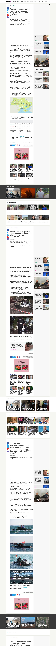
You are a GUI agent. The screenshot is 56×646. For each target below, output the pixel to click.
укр (45, 1)
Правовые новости (12, 227)
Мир (25, 1)
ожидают (22, 135)
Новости (14, 1)
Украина (22, 1)
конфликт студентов (26, 336)
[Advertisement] (22, 34)
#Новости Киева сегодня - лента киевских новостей (28, 145)
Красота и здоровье (33, 1)
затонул (25, 586)
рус (46, 1)
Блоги (28, 1)
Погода (11, 5)
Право (18, 1)
